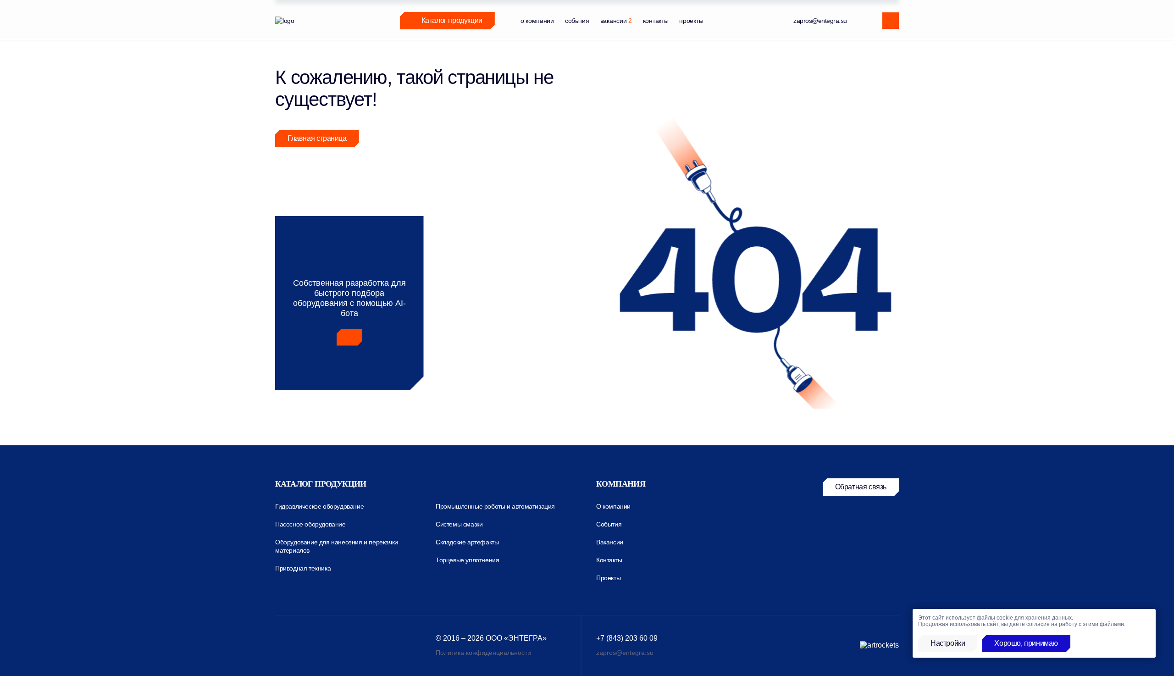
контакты (656, 20)
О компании (613, 506)
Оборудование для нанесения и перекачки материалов (336, 546)
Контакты (609, 560)
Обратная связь (860, 487)
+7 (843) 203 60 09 (627, 638)
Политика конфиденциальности (483, 652)
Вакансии (609, 542)
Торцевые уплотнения (467, 560)
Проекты (608, 578)
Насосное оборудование (310, 524)
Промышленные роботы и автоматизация (495, 506)
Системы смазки (459, 524)
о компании (537, 20)
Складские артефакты (467, 542)
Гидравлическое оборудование (319, 506)
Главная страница (317, 138)
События (608, 524)
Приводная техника (303, 568)
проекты (691, 20)
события (577, 20)
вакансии (616, 20)
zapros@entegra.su (820, 20)
